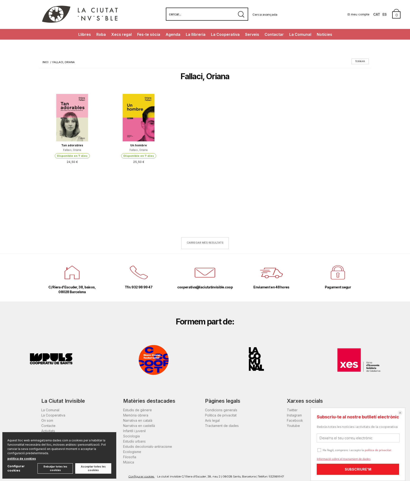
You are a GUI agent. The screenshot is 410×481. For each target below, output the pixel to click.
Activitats (48, 431)
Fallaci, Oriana (72, 150)
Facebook (295, 420)
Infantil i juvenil (134, 431)
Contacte (48, 426)
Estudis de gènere (137, 410)
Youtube (293, 426)
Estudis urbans (134, 441)
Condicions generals (221, 410)
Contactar (274, 34)
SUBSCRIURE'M (358, 469)
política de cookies (21, 458)
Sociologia (131, 436)
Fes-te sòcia (148, 34)
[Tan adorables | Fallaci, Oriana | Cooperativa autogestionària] (72, 117)
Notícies (324, 34)
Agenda (173, 34)
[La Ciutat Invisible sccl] (80, 22)
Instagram (294, 415)
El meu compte (358, 14)
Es (384, 14)
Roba (101, 34)
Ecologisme (132, 452)
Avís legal (212, 420)
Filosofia (129, 457)
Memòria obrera (135, 415)
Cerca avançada (264, 14)
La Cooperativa (225, 34)
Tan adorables (72, 145)
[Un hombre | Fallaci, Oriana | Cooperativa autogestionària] (138, 117)
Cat (376, 14)
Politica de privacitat (221, 415)
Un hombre (138, 145)
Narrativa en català (137, 420)
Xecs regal (121, 34)
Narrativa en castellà (139, 426)
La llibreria (195, 34)
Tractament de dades (222, 426)
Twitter (292, 410)
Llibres (84, 34)
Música (128, 462)
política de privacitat (378, 450)
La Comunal (300, 34)
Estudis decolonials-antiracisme (147, 446)
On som (47, 420)
